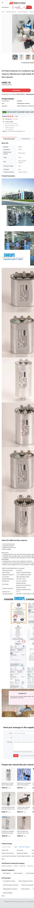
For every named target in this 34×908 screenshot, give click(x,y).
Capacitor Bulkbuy (7, 893)
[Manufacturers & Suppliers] (17, 2)
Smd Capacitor (7, 873)
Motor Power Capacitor (28, 885)
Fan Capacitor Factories (9, 881)
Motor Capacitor (18, 873)
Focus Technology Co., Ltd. (21, 901)
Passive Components (22, 11)
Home (3, 11)
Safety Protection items (8, 853)
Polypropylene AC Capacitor (10, 889)
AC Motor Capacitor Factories (10, 885)
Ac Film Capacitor (25, 889)
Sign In (4, 131)
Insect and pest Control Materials (9, 856)
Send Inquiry (16, 90)
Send (16, 755)
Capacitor (31, 11)
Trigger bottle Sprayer (22, 853)
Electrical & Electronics (11, 11)
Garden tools (5, 850)
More (3, 896)
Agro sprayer (20, 850)
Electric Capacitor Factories (26, 881)
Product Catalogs (25, 847)
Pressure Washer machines (24, 856)
